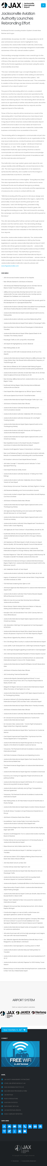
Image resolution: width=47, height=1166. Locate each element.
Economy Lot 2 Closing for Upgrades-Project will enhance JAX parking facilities (23, 777)
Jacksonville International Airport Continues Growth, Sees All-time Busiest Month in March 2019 (24, 895)
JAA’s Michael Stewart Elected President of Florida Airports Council (24, 654)
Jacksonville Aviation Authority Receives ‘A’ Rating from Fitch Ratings (23, 475)
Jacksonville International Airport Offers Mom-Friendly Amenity (24, 705)
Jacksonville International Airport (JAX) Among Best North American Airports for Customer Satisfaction (22, 878)
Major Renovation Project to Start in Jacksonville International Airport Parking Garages (23, 889)
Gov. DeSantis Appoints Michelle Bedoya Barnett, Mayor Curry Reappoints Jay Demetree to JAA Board (23, 941)
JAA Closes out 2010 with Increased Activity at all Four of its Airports (22, 353)
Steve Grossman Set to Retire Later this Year (17, 846)
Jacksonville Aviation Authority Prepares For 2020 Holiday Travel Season (24, 963)
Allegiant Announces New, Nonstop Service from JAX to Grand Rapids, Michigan (23, 907)
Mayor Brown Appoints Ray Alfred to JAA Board (18, 638)
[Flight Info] (8, 1130)
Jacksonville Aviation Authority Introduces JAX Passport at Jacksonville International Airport (22, 432)
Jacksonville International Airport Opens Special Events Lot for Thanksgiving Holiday (23, 425)
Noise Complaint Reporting (13, 1114)
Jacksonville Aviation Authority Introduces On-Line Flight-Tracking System (22, 419)
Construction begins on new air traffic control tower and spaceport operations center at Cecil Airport (21, 914)
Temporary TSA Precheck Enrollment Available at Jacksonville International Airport (23, 750)
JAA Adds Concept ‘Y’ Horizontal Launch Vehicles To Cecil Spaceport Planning (22, 465)
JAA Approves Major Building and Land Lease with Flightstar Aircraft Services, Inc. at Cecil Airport (23, 512)
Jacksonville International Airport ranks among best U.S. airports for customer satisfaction (24, 928)
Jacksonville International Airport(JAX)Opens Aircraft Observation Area (24, 665)
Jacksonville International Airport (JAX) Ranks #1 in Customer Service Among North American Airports (23, 783)
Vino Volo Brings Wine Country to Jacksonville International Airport (25, 642)
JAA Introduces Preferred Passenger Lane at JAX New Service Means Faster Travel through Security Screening (23, 287)
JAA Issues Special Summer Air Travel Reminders (19, 395)
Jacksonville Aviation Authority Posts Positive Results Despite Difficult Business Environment (23, 595)
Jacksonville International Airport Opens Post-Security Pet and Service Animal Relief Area (23, 760)
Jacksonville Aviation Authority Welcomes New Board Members (24, 714)
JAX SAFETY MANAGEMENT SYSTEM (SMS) (17, 1079)
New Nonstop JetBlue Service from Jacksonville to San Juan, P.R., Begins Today (24, 380)
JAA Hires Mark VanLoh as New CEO (15, 863)
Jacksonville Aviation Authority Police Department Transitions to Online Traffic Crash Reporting (24, 525)
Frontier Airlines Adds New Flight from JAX (17, 867)
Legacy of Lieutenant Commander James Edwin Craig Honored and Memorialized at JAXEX (24, 578)
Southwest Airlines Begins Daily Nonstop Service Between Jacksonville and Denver (22, 386)
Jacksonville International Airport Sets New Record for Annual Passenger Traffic (23, 872)
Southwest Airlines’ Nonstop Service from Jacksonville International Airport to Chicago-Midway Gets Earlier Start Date (23, 549)
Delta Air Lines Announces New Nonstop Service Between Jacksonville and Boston (22, 601)
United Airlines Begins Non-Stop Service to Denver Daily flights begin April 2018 (23, 829)
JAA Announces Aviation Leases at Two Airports (19, 278)
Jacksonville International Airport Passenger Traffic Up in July (23, 399)
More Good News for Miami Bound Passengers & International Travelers (23, 328)
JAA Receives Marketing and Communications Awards (21, 490)
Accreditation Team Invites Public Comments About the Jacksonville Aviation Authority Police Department (21, 822)
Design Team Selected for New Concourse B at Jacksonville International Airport (23, 901)
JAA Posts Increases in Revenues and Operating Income (22, 755)
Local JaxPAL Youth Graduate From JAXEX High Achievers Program (24, 646)
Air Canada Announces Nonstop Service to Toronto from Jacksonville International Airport (21, 719)
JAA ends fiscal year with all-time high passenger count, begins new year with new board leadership (24, 934)
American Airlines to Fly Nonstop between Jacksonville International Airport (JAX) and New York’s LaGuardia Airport (22, 700)
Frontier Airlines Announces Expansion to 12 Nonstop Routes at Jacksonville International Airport (23, 841)
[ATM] (24, 1130)
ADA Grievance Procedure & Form (15, 1091)
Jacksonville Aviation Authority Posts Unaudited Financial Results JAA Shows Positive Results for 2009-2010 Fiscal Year (24, 308)
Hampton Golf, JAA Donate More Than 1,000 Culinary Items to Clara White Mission (23, 614)
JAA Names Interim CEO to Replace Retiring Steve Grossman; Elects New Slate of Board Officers (23, 858)
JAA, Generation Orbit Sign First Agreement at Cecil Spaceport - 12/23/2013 (24, 626)
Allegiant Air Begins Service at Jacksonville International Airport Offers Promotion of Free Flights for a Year (24, 688)
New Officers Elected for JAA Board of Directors (18, 282)
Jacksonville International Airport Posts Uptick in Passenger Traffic (24, 323)
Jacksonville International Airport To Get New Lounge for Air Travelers (22, 851)
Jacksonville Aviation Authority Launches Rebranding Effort (22, 319)
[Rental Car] (8, 1125)
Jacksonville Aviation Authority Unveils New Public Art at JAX (23, 573)
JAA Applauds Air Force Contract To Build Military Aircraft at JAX (24, 530)
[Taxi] (29, 1125)
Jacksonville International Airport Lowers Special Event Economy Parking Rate (24, 314)
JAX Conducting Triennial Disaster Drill (16, 674)
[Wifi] (3, 1130)
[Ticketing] (14, 1125)
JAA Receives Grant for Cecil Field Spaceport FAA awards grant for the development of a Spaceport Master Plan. (24, 301)
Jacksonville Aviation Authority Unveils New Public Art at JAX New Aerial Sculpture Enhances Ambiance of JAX (24, 374)
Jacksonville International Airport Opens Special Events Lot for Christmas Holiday (23, 438)
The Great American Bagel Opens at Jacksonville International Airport (24, 767)
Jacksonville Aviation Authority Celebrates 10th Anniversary (23, 414)
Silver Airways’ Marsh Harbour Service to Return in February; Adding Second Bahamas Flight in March (22, 607)
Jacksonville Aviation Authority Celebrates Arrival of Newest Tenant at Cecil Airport (22, 481)
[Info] (14, 1130)
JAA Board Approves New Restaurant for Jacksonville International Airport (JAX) (25, 589)
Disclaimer (15, 1161)
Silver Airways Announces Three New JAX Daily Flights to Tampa (24, 486)
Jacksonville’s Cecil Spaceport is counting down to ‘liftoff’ (22, 946)
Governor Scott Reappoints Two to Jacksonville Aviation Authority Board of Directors (24, 835)
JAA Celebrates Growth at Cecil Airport (16, 569)
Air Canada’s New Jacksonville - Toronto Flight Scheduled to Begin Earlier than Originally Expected (23, 725)
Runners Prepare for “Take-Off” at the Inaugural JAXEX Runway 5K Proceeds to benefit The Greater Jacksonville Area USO (24, 556)
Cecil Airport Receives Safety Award (15, 470)
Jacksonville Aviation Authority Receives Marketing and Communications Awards (21, 409)
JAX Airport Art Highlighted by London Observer (18, 344)
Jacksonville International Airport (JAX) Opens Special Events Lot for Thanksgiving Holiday (24, 694)
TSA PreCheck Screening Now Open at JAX (17, 584)
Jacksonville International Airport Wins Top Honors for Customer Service (24, 731)
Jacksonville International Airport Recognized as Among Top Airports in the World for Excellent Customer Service (23, 744)
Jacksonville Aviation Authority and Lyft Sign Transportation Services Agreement (23, 789)
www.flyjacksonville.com (10, 266)
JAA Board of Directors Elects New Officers (17, 404)
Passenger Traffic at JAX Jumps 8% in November (19, 340)
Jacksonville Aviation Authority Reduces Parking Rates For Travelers (22, 951)
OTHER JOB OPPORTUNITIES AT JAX (14, 1083)
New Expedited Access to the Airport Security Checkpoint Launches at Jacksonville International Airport (21, 444)
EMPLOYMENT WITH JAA (11, 1106)
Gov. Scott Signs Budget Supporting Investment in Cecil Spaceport (25, 650)
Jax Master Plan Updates (12, 1110)
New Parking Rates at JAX (12, 348)
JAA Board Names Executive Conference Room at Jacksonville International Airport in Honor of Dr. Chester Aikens (23, 659)
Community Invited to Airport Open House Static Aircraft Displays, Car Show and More (24, 495)
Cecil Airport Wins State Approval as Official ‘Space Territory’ (22, 391)
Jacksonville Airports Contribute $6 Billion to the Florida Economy (24, 883)
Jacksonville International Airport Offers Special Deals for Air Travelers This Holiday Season (22, 335)
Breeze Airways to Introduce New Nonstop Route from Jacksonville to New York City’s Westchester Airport (25, 970)
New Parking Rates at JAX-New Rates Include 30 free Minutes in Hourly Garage (24, 802)
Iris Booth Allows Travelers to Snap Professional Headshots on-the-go (24, 812)
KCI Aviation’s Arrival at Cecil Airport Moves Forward (20, 459)
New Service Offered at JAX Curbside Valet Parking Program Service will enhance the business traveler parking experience (23, 368)
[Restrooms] (34, 1125)
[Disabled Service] (3, 1125)
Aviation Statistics (11, 1102)
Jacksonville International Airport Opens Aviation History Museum (24, 807)
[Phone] (24, 1125)
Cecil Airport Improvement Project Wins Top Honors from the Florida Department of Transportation (23, 738)
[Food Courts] (19, 1125)
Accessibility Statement (29, 1161)
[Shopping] (19, 1130)
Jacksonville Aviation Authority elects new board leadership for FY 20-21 (24, 957)
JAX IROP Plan (8, 1095)
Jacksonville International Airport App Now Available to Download (24, 772)
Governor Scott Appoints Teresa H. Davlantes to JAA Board (22, 449)
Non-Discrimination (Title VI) (14, 1087)
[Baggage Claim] (39, 1125)
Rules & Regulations (11, 1099)
